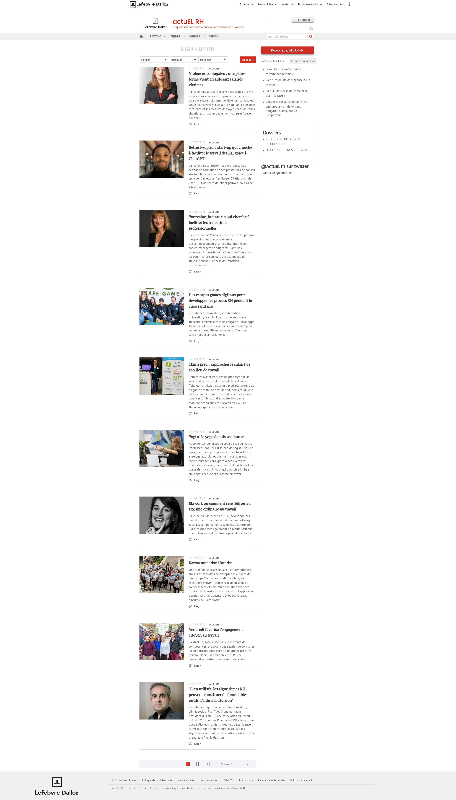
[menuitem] (247, 4)
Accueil (141, 36)
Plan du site (246, 780)
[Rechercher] (310, 37)
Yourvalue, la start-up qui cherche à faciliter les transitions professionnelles (219, 222)
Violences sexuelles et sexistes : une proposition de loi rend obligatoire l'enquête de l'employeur (287, 108)
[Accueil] (202, 23)
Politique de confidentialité (157, 780)
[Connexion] (302, 20)
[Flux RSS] (311, 28)
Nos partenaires (210, 780)
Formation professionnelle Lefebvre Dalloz (223, 788)
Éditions (156, 36)
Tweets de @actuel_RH (276, 173)
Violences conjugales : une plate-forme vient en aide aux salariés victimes (217, 79)
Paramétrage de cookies (272, 780)
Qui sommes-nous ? (301, 780)
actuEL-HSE (151, 788)
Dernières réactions (302, 61)
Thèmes (175, 36)
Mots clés (205, 59)
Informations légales (124, 780)
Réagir (197, 124)
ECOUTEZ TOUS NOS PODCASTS (287, 150)
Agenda (213, 36)
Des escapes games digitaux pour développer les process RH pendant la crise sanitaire (220, 300)
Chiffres (194, 36)
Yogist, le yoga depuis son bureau (217, 436)
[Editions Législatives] (57, 786)
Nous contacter (186, 780)
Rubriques (176, 59)
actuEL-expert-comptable (178, 788)
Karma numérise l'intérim (210, 562)
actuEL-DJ (134, 788)
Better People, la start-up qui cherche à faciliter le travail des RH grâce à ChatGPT (220, 153)
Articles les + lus (275, 61)
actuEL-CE (118, 788)
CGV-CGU (229, 780)
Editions (145, 59)
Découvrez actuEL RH (285, 50)
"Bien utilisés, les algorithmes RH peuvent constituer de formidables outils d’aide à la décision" (218, 694)
